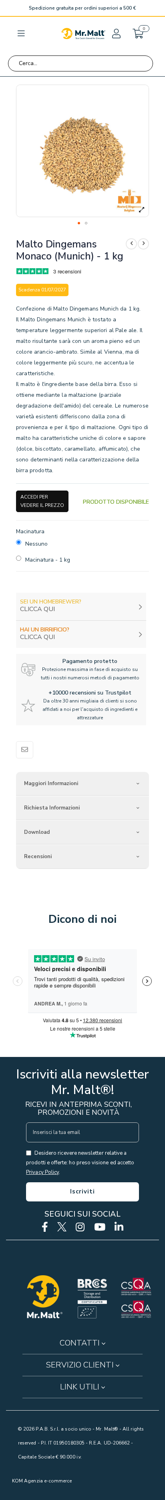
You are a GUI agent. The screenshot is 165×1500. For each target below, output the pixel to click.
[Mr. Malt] (83, 33)
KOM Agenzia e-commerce (42, 1481)
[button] (116, 33)
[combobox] (80, 63)
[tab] (82, 784)
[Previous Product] (131, 243)
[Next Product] (143, 243)
